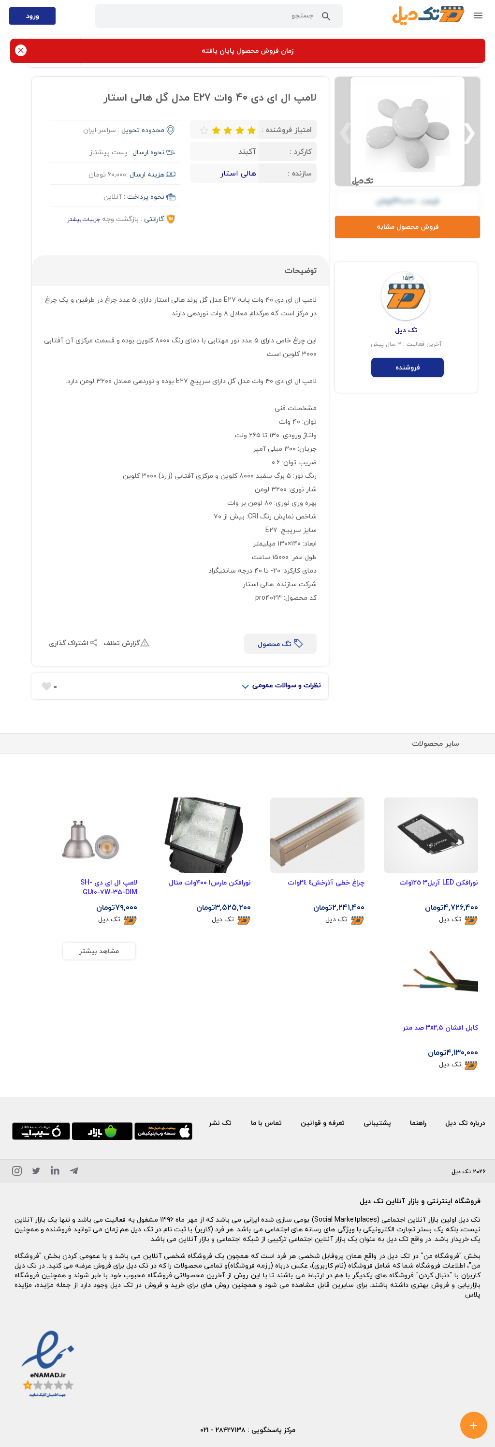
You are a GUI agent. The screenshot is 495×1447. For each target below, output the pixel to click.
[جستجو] (326, 18)
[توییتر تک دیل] (36, 1172)
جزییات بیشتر (83, 219)
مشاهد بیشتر (99, 951)
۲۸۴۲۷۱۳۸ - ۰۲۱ (223, 1430)
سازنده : (300, 173)
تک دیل (450, 920)
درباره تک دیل (465, 1123)
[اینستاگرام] (17, 1172)
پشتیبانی (377, 1123)
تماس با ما (266, 1123)
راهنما (418, 1123)
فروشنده (407, 367)
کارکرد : (301, 151)
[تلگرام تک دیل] (74, 1172)
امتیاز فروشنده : (287, 129)
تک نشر (220, 1123)
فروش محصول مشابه (408, 227)
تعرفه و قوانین (323, 1123)
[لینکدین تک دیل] (55, 1172)
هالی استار (238, 173)
